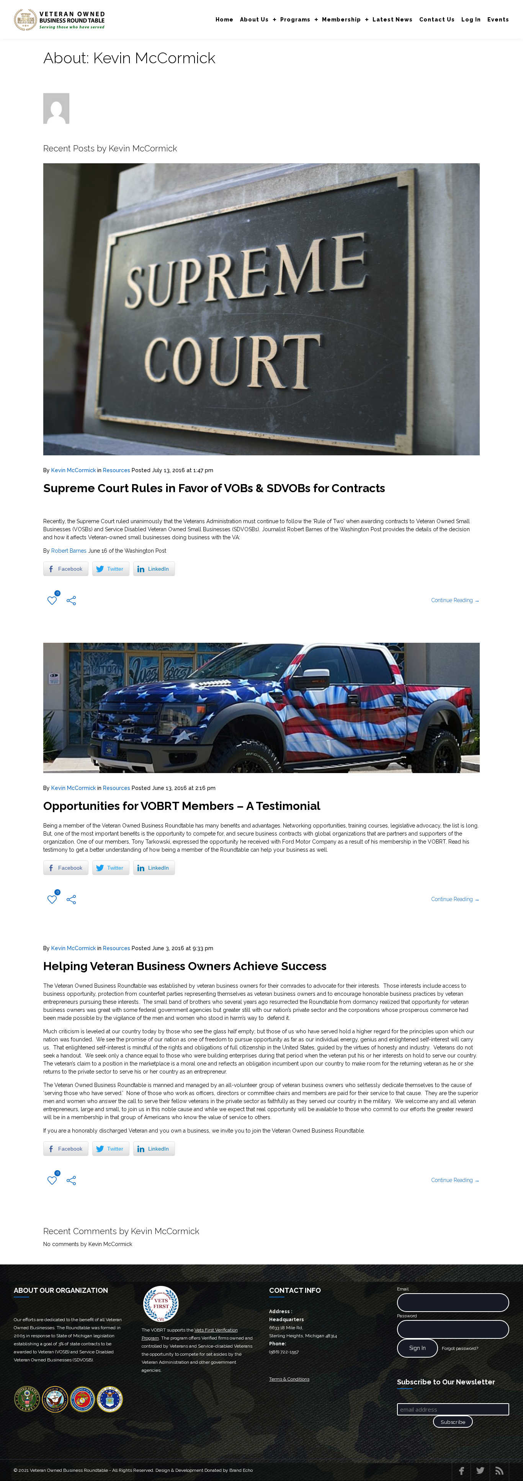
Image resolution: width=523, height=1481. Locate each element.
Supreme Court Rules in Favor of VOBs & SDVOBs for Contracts (214, 488)
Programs (295, 19)
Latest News (393, 19)
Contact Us (437, 19)
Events (498, 19)
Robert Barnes (69, 551)
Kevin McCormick (73, 470)
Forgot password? (460, 1348)
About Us (254, 19)
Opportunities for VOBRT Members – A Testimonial (181, 806)
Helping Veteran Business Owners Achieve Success (185, 966)
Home (225, 19)
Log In (471, 19)
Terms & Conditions (289, 1379)
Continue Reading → (455, 600)
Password (407, 1315)
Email (403, 1289)
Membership (341, 19)
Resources (116, 470)
